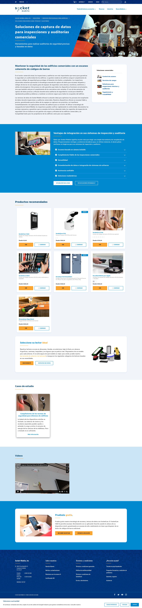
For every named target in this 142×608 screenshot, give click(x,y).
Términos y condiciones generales (85, 566)
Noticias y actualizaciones (53, 570)
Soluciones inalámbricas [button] (67, 176)
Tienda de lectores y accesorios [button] (85, 9)
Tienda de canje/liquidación (114, 566)
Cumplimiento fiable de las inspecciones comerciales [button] (79, 155)
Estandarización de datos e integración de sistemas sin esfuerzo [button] (83, 165)
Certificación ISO (50, 578)
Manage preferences (111, 604)
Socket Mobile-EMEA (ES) (23, 18)
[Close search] (120, 1)
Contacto (90, 2)
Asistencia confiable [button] (66, 171)
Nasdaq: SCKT (20, 582)
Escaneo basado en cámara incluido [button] (72, 150)
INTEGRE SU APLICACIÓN (83, 533)
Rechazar (124, 604)
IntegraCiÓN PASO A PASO (63, 183)
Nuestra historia (50, 566)
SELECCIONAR (26, 363)
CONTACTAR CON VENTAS (44, 363)
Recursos (101, 9)
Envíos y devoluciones (82, 580)
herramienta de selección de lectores (32, 356)
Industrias (110, 9)
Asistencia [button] (81, 2)
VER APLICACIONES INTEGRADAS (86, 183)
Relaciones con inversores (53, 574)
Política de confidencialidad (83, 570)
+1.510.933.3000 (28, 577)
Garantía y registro (111, 577)
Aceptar (135, 604)
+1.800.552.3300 (28, 573)
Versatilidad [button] (63, 160)
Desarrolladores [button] (120, 9)
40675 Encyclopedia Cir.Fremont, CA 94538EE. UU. (22, 568)
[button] (103, 2)
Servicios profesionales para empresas (55, 18)
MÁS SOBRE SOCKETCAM (64, 533)
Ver (26, 244)
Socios (97, 2)
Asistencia (109, 580)
